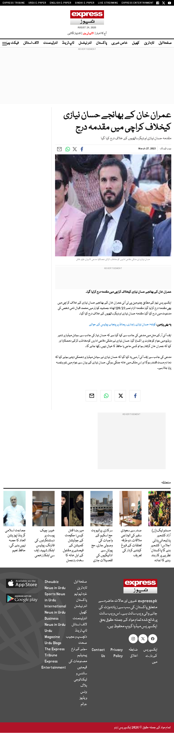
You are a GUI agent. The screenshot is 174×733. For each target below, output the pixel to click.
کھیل (136, 43)
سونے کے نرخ (79, 649)
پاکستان (101, 43)
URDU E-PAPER (37, 3)
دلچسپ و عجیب (76, 637)
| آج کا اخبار (100, 33)
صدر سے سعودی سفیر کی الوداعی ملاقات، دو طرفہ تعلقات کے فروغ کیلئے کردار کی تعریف (131, 543)
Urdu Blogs (53, 643)
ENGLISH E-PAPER (60, 3)
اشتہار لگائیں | (75, 33)
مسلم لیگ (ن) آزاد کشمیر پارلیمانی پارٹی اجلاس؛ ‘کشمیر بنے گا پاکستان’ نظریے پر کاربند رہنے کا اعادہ (160, 545)
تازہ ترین (149, 43)
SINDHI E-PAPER (84, 3)
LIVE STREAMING (108, 3)
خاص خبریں (119, 43)
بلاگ (83, 686)
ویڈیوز (83, 698)
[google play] (27, 598)
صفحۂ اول (165, 43)
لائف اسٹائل (31, 43)
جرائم (84, 704)
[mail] (91, 395)
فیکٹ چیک (11, 43)
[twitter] (120, 395)
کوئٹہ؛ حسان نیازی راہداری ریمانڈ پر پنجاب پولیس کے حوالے (122, 324)
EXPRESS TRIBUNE (14, 3)
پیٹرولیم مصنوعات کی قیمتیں (78, 661)
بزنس (83, 692)
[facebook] (134, 395)
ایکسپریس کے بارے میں (150, 656)
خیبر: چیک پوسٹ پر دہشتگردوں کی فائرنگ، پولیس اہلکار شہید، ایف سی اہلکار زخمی (44, 543)
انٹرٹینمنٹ (50, 43)
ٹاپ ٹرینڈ (68, 43)
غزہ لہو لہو (80, 594)
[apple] (27, 583)
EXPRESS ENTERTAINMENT (138, 3)
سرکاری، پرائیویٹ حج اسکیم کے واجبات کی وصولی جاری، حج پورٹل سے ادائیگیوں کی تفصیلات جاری (102, 545)
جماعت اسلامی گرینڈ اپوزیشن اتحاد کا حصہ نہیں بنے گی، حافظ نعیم (15, 540)
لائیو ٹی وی (88, 33)
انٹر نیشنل (85, 43)
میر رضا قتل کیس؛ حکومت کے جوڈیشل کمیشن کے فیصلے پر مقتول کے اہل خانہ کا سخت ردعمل (73, 545)
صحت (82, 643)
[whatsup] (105, 395)
